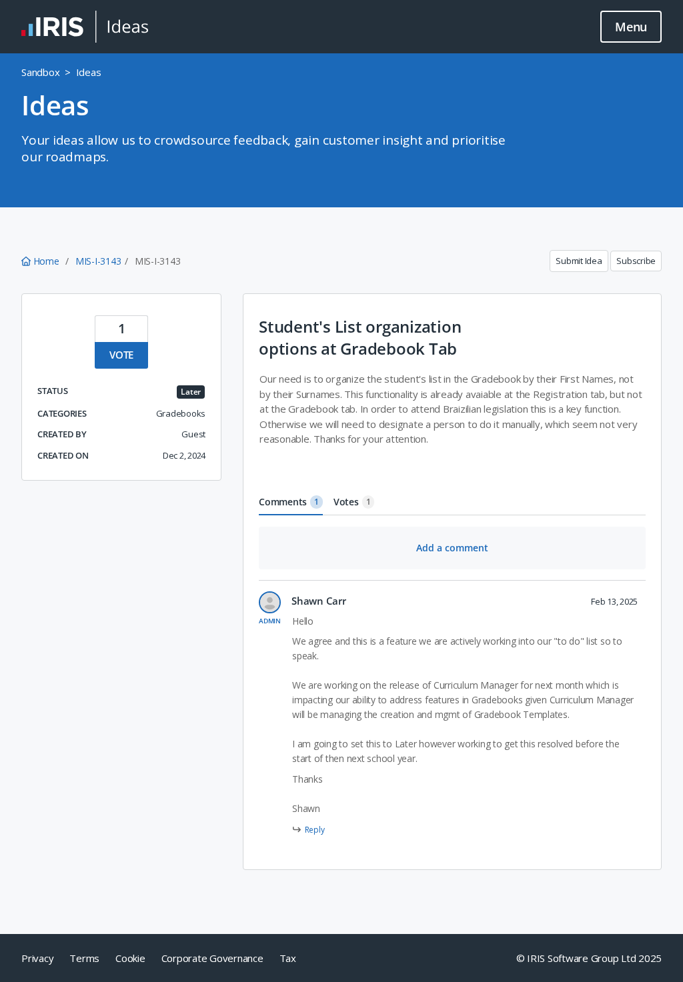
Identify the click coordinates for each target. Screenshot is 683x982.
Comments (289, 501)
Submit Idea (579, 261)
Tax (287, 958)
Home (46, 261)
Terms (84, 958)
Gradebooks (181, 413)
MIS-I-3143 (98, 261)
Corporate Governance (212, 958)
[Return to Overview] (84, 27)
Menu (631, 27)
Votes (352, 501)
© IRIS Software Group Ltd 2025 (589, 958)
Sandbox (40, 72)
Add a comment (452, 547)
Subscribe (636, 261)
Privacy (37, 958)
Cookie (130, 958)
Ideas (88, 72)
